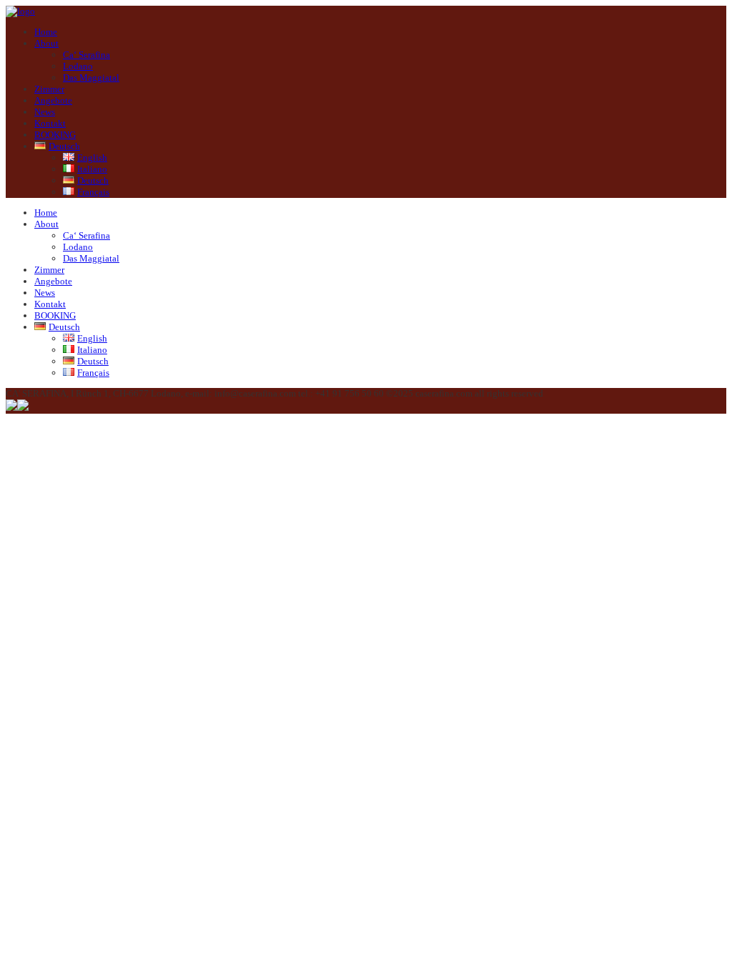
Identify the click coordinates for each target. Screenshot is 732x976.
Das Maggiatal (91, 77)
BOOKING (55, 134)
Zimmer (49, 89)
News (44, 111)
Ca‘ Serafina (86, 54)
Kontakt (50, 123)
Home (45, 31)
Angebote (53, 100)
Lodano (78, 66)
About (46, 43)
